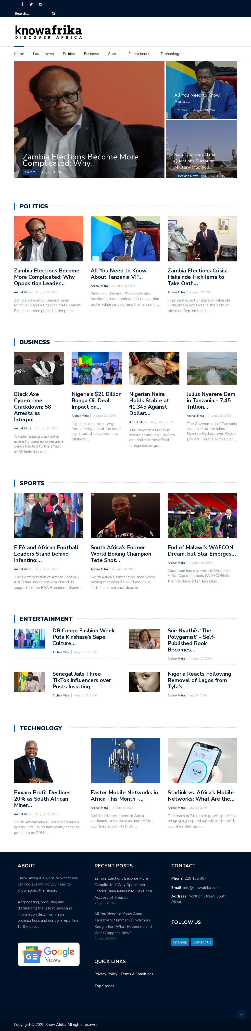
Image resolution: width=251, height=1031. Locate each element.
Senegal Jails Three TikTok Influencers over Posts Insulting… (81, 680)
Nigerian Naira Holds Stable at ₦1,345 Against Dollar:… (149, 404)
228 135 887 (195, 878)
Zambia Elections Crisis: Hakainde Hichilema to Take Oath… (197, 277)
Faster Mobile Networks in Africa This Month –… (124, 796)
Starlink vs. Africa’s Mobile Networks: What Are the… (201, 796)
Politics (69, 54)
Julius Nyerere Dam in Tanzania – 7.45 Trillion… (211, 401)
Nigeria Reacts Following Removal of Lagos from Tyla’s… (199, 680)
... (76, 311)
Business (91, 54)
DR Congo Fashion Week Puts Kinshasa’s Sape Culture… (83, 637)
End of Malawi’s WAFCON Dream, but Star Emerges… (202, 551)
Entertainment (139, 54)
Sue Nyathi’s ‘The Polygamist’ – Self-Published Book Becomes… (192, 640)
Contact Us (202, 942)
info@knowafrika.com (201, 887)
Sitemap (180, 942)
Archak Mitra (22, 292)
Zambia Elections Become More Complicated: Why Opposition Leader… (46, 277)
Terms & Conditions (136, 974)
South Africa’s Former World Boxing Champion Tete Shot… (121, 554)
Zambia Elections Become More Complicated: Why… (80, 160)
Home (19, 54)
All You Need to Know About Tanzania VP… (119, 274)
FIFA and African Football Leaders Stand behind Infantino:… (46, 554)
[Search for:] (29, 13)
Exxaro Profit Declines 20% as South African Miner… (42, 799)
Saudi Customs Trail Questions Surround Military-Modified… (194, 161)
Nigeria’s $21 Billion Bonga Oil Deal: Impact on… (97, 401)
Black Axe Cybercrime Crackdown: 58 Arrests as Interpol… (32, 407)
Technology (170, 54)
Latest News (43, 54)
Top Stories (104, 986)
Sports (113, 54)
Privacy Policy (105, 974)
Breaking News (188, 176)
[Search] (54, 13)
